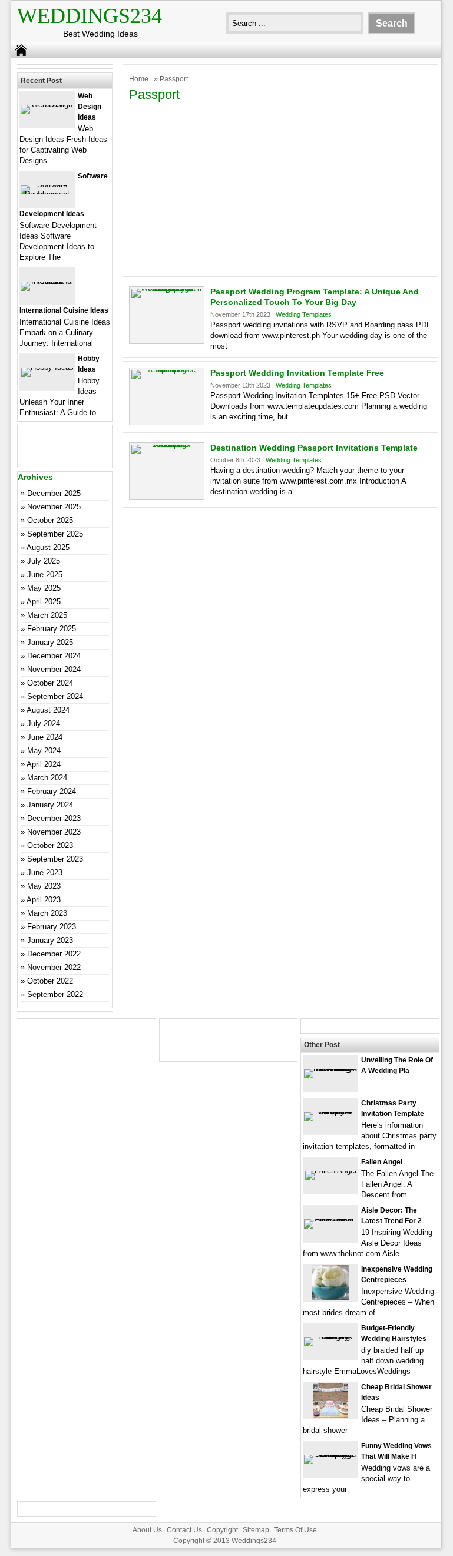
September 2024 (55, 696)
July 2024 (43, 723)
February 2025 (51, 628)
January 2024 (50, 804)
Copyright (222, 1530)
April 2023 (44, 899)
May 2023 (44, 886)
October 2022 (50, 980)
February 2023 (51, 926)
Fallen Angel (381, 1162)
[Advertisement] (280, 187)
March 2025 (47, 615)
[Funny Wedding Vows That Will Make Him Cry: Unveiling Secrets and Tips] (330, 1454)
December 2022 (54, 953)
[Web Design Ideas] (47, 104)
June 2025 (44, 574)
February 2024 (51, 791)
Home (138, 79)
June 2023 (44, 872)
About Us (147, 1530)
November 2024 (54, 669)
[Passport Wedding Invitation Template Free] (166, 369)
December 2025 (54, 493)
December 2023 (54, 818)
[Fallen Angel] (330, 1170)
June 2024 (44, 737)
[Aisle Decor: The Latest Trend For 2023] (330, 1218)
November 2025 (54, 506)
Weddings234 (89, 16)
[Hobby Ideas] (47, 367)
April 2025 (44, 601)
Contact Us (184, 1530)
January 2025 (50, 642)
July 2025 (43, 561)
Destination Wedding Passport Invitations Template (314, 447)
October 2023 (50, 845)
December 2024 (54, 655)
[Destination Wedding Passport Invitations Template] (166, 444)
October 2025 (50, 520)
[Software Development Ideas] (47, 194)
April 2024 (44, 764)
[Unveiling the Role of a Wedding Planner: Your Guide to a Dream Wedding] (330, 1068)
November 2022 (54, 967)
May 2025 (44, 588)
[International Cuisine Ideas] (47, 281)
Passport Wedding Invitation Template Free (297, 373)
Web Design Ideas (89, 106)
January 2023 (50, 940)
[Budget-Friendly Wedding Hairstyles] (330, 1336)
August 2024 (48, 710)
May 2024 (44, 750)
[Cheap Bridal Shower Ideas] (330, 1415)
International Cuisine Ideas (63, 310)
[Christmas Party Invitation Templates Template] (330, 1111)
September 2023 (55, 859)
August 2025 (48, 547)
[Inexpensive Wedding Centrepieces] (330, 1297)
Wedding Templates (304, 314)
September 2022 (55, 994)
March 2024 (47, 777)
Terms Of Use (295, 1530)
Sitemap (256, 1530)
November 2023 (54, 831)
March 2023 (47, 913)
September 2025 (55, 533)
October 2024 (50, 682)
